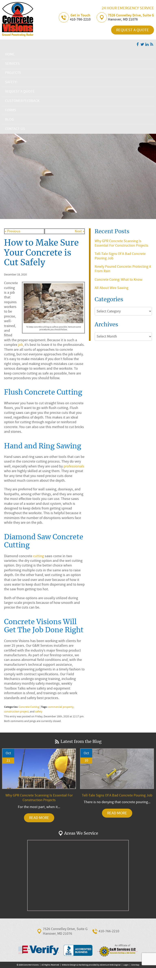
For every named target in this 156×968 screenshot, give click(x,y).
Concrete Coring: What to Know (118, 279)
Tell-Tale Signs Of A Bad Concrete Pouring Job (120, 256)
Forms (10, 110)
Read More (39, 817)
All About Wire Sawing (111, 288)
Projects (13, 72)
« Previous (12, 231)
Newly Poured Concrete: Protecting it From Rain (123, 268)
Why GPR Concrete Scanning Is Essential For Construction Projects (121, 243)
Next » (79, 231)
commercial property (60, 707)
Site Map (135, 964)
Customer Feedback (22, 100)
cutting (38, 556)
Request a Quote (132, 29)
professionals (74, 466)
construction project (16, 711)
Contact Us (15, 128)
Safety (11, 82)
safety (38, 711)
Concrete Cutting (29, 707)
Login (126, 964)
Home (9, 54)
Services (12, 63)
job (20, 344)
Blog (9, 119)
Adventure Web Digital (110, 964)
